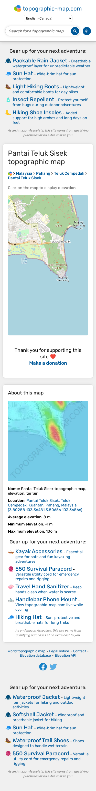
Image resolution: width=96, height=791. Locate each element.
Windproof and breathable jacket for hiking (48, 717)
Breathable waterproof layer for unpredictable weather (52, 63)
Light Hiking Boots (36, 86)
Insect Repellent (33, 99)
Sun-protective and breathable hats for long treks (47, 620)
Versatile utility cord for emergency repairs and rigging (47, 576)
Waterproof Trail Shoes (41, 740)
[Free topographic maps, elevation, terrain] (10, 173)
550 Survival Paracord (43, 569)
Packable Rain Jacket (40, 60)
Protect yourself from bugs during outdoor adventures (50, 102)
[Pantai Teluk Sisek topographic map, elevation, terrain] (48, 441)
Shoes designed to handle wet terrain (48, 743)
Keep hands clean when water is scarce (48, 589)
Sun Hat (23, 73)
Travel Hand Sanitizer (42, 586)
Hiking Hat (28, 617)
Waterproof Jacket (36, 697)
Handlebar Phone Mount (46, 599)
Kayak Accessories (38, 551)
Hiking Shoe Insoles (37, 112)
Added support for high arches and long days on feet (50, 118)
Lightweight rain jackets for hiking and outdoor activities (49, 702)
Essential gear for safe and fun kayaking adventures (49, 557)
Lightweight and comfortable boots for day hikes (48, 89)
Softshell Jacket (33, 714)
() (45, 505)
